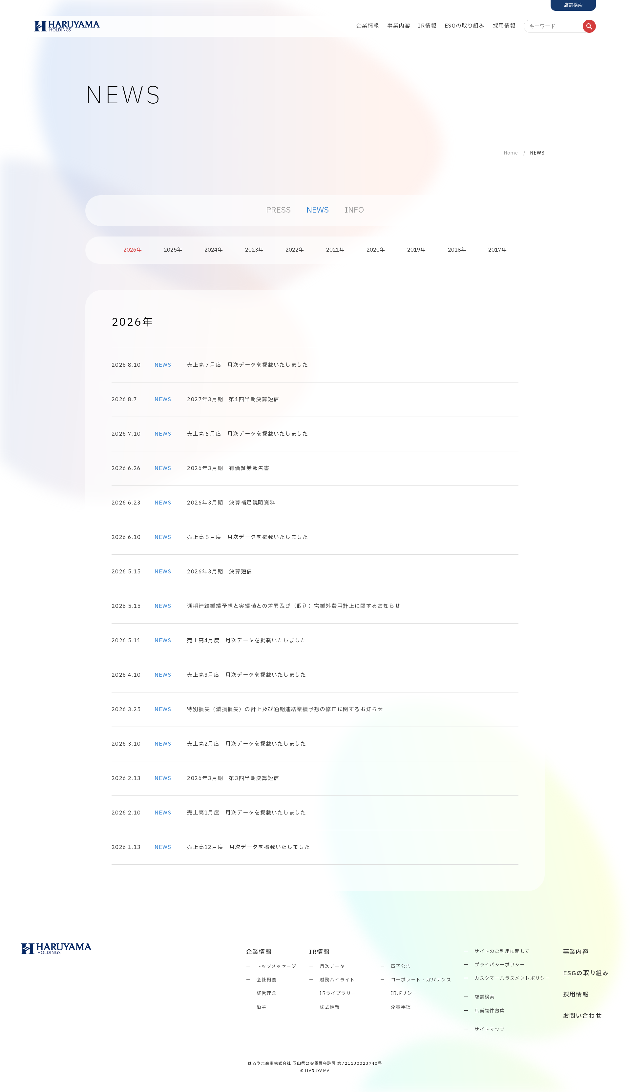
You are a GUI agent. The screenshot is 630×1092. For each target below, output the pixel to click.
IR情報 (427, 26)
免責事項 (401, 1007)
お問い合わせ (582, 1016)
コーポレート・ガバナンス (421, 980)
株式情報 (330, 1007)
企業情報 (367, 26)
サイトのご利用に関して (502, 951)
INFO (354, 210)
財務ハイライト (337, 980)
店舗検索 (484, 997)
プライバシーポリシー (499, 965)
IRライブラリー (338, 993)
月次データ (332, 966)
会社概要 (267, 980)
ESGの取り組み (465, 26)
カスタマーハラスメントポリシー (512, 978)
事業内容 (398, 26)
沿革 (262, 1007)
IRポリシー (404, 993)
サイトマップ (489, 1029)
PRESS (278, 210)
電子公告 (401, 966)
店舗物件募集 (489, 1011)
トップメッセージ (277, 966)
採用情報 (504, 26)
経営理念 (267, 993)
